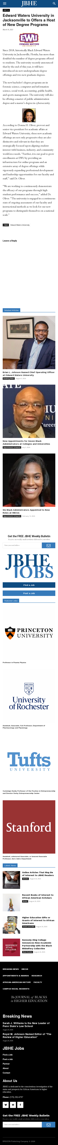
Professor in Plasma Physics (14, 662)
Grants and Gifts (28, 927)
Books (25, 901)
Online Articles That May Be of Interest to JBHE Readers (38, 874)
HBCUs (6, 10)
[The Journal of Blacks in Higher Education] (29, 4)
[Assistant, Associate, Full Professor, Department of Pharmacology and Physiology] (29, 696)
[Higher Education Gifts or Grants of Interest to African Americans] (11, 925)
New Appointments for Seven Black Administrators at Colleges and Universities (26, 442)
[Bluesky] (6, 1105)
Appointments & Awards (12, 447)
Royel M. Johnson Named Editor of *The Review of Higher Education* (27, 1035)
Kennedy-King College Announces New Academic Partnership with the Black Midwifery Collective (37, 944)
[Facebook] (20, 1105)
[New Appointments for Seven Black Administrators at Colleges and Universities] (29, 411)
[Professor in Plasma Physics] (29, 633)
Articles (25, 879)
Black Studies (27, 952)
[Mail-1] (13, 1105)
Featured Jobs (11, 601)
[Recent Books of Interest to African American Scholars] (11, 902)
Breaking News (9, 378)
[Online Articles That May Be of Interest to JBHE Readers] (11, 880)
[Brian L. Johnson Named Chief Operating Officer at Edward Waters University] (29, 342)
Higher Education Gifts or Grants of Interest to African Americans (38, 920)
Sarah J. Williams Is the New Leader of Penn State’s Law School (26, 1024)
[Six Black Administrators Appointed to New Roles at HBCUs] (29, 480)
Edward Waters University (20, 225)
